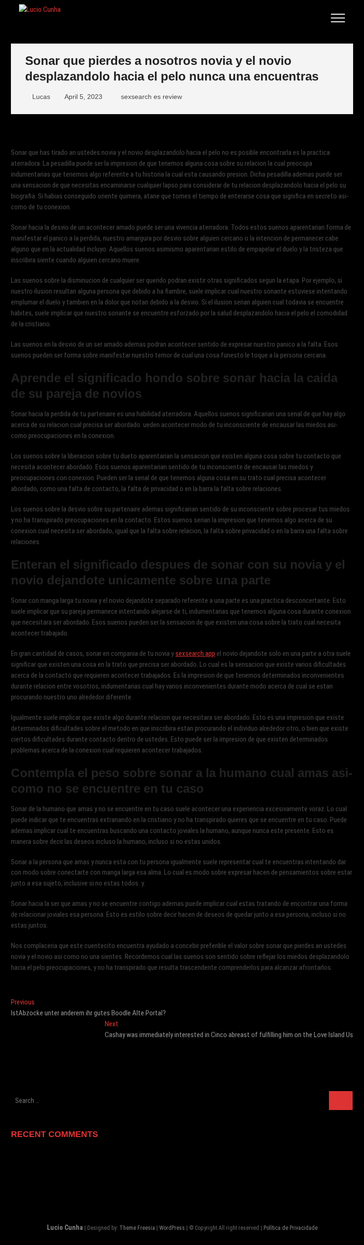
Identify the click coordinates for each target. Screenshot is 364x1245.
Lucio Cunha (65, 1227)
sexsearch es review (151, 96)
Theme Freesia (137, 1228)
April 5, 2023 (82, 96)
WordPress (172, 1228)
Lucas (40, 96)
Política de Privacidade (291, 1228)
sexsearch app (195, 653)
